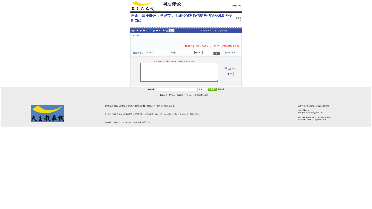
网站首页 (163, 95)
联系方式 (188, 95)
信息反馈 (196, 95)
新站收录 (204, 95)
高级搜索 (221, 89)
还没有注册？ (230, 53)
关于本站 (171, 95)
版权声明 (180, 95)
